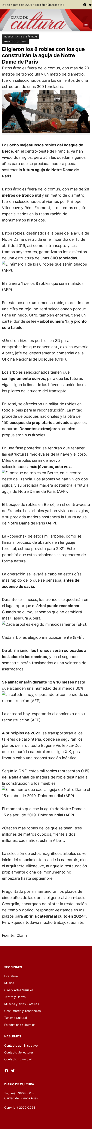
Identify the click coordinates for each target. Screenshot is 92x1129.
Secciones (13, 967)
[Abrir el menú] (86, 24)
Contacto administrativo (21, 1045)
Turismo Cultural (15, 41)
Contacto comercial (17, 1059)
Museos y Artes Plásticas (20, 36)
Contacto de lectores (19, 1052)
